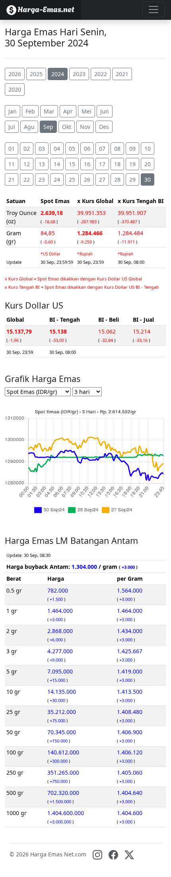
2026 (14, 74)
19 (132, 164)
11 (11, 164)
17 (102, 164)
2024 (57, 74)
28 (117, 179)
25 (72, 179)
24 (57, 179)
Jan (12, 111)
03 (42, 148)
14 (57, 164)
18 (117, 164)
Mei (86, 111)
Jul (11, 126)
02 (26, 148)
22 (26, 179)
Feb (30, 111)
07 (102, 148)
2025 (36, 74)
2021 (122, 74)
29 (132, 179)
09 (132, 148)
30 (147, 179)
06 (87, 148)
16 (87, 164)
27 (102, 179)
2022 (100, 74)
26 (87, 179)
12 (26, 164)
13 (42, 164)
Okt (66, 126)
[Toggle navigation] (153, 9)
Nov (85, 126)
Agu (29, 126)
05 (72, 148)
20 (147, 164)
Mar (49, 111)
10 (147, 148)
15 (72, 164)
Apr (68, 111)
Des (104, 126)
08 (117, 148)
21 (11, 179)
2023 (79, 74)
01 (11, 148)
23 (42, 179)
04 (57, 148)
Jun (104, 111)
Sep (48, 126)
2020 (14, 89)
